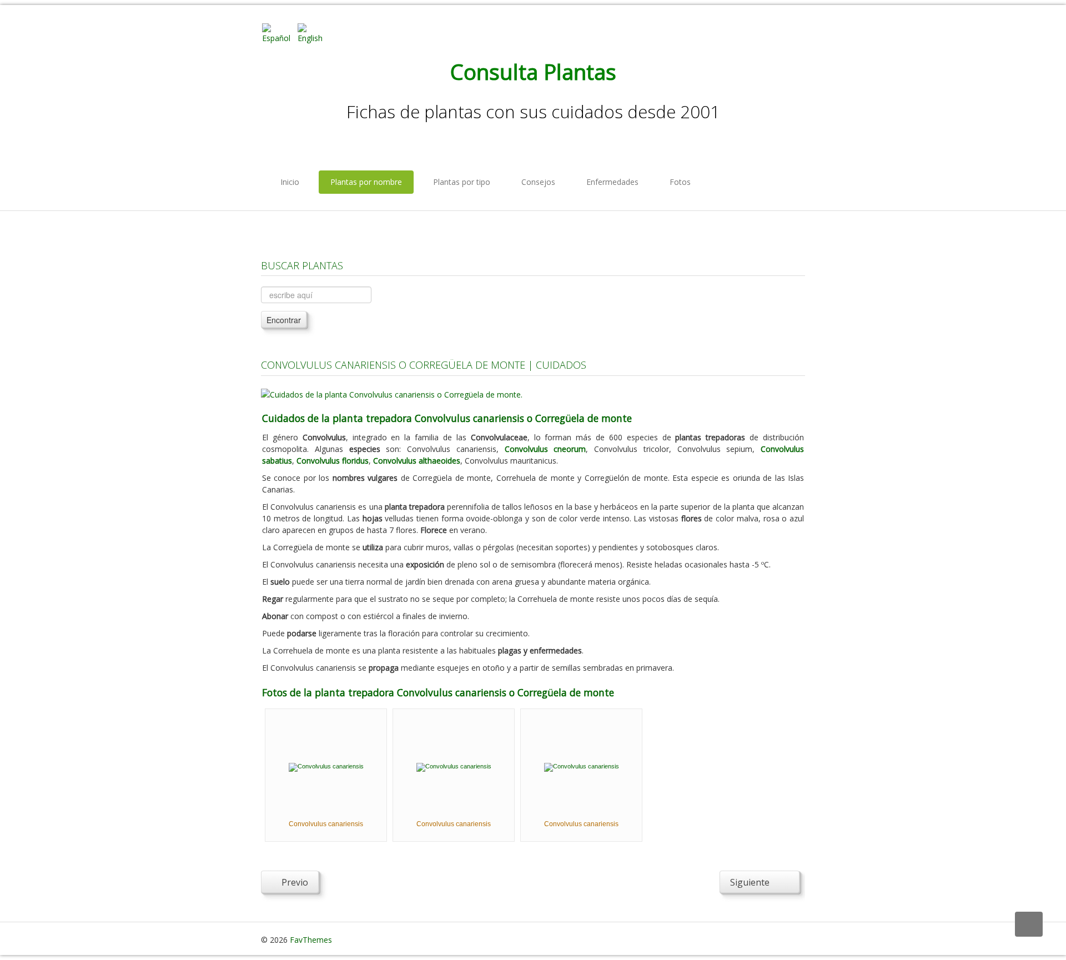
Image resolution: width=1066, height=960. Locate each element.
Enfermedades (612, 182)
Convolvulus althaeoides (416, 460)
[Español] (278, 32)
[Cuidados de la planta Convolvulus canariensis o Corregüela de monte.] (391, 393)
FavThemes (311, 939)
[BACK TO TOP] (1029, 924)
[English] (314, 32)
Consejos (538, 182)
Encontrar (283, 319)
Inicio (289, 182)
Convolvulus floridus (332, 460)
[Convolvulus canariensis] (326, 766)
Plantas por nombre (366, 182)
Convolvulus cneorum (545, 449)
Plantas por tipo (461, 182)
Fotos (680, 182)
